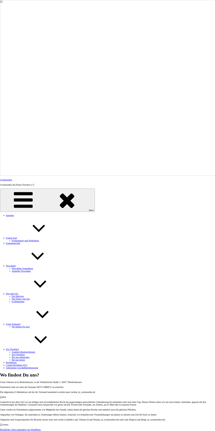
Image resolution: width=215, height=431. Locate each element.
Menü (91, 210)
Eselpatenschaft (13, 243)
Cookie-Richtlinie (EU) (16, 365)
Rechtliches (11, 362)
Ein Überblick (12, 349)
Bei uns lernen (18, 360)
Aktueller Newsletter (21, 271)
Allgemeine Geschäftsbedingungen (22, 368)
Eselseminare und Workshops (25, 240)
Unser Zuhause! (13, 324)
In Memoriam (18, 301)
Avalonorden (6, 180)
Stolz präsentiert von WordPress (26, 429)
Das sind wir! (12, 293)
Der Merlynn (18, 296)
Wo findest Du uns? (21, 327)
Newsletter (11, 266)
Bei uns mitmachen (20, 357)
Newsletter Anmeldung (22, 268)
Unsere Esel (11, 238)
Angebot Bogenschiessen (23, 352)
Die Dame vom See (21, 299)
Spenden (10, 215)
